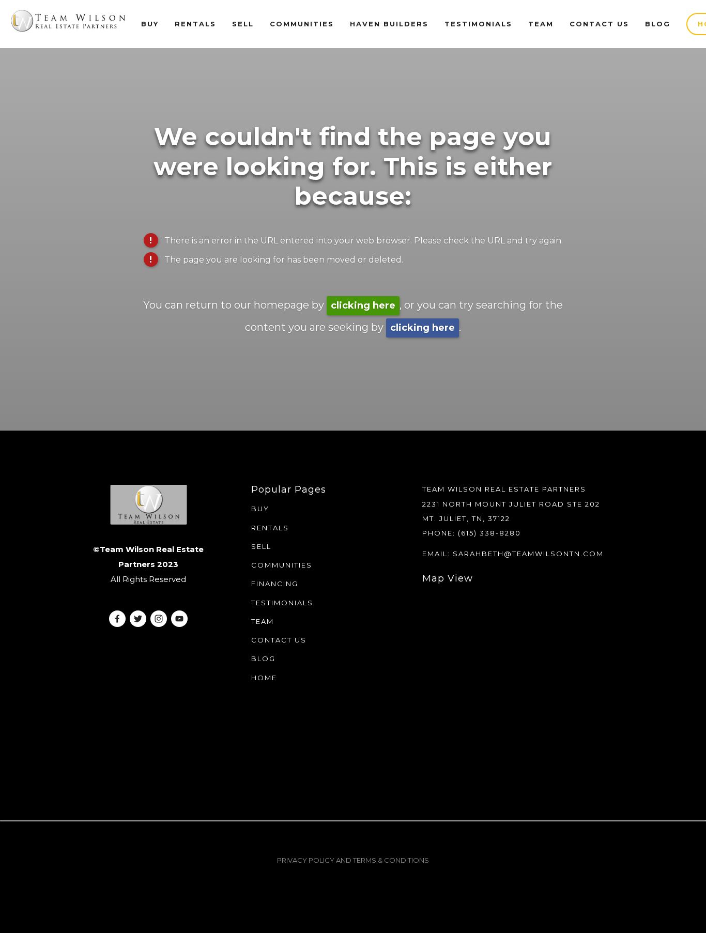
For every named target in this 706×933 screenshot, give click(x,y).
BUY (260, 508)
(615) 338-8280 (489, 533)
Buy (150, 24)
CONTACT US (278, 640)
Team (541, 24)
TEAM (262, 621)
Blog (657, 24)
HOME (264, 678)
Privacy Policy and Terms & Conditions (353, 860)
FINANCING (274, 583)
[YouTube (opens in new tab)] (179, 618)
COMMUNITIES (281, 565)
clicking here (363, 305)
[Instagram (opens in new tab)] (158, 618)
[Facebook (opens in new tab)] (117, 618)
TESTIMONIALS (282, 603)
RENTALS (195, 24)
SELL (261, 546)
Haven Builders (389, 24)
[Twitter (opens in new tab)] (138, 618)
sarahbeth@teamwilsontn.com (528, 553)
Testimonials (478, 24)
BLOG (263, 658)
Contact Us (599, 24)
